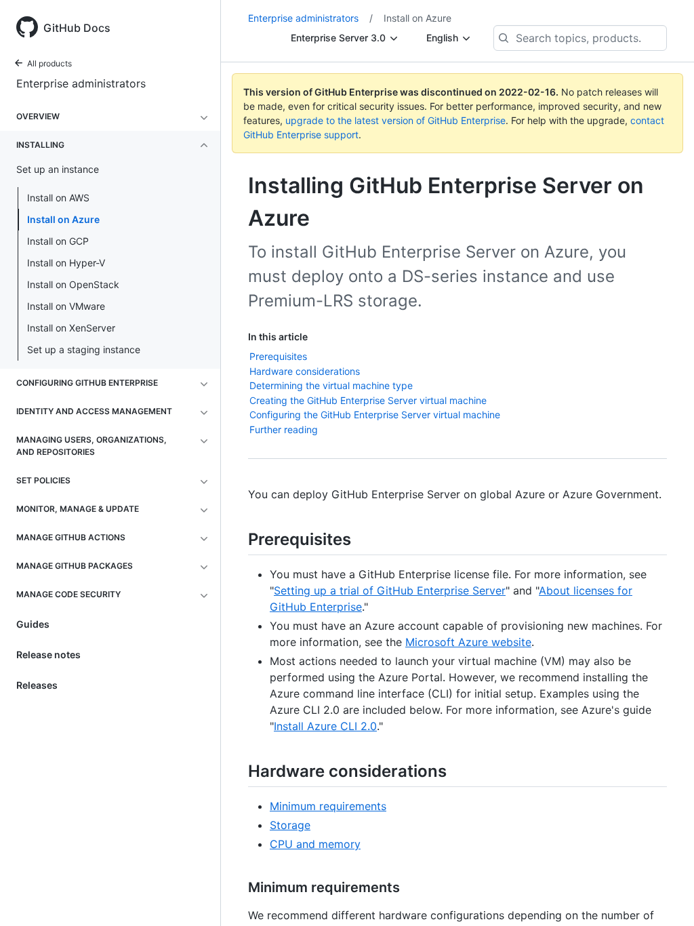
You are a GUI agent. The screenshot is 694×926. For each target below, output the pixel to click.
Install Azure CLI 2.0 (325, 726)
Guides (32, 624)
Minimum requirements (328, 806)
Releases (37, 685)
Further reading (283, 429)
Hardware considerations (304, 371)
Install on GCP (58, 241)
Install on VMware (66, 306)
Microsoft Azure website (468, 642)
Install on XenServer (71, 328)
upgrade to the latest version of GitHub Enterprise (395, 120)
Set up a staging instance (83, 349)
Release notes (48, 654)
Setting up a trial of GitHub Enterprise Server (390, 590)
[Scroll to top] (664, 896)
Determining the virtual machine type (331, 385)
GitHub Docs (76, 28)
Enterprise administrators (81, 83)
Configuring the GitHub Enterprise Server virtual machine (374, 414)
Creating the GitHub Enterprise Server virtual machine (368, 400)
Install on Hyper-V (66, 262)
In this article (278, 336)
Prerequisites (278, 356)
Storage (290, 825)
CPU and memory (315, 844)
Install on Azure (63, 219)
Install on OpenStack (73, 284)
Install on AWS (58, 197)
